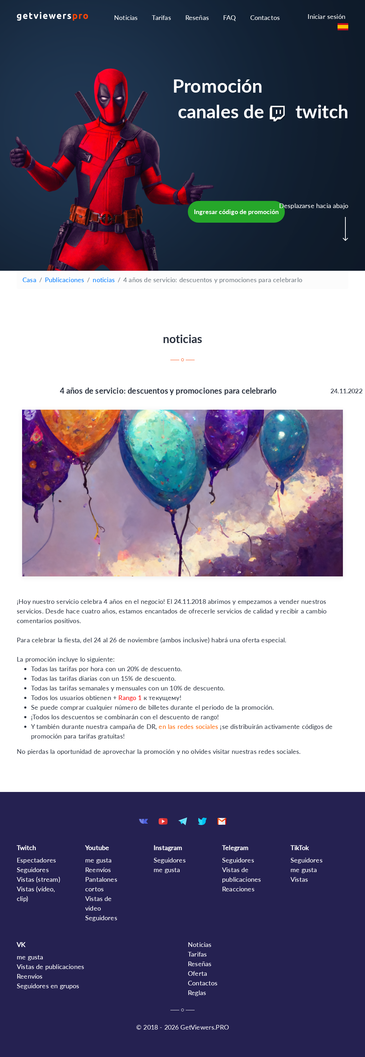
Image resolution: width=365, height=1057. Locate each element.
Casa (29, 280)
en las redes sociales (188, 726)
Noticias (126, 17)
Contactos (265, 17)
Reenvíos (98, 870)
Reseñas (197, 17)
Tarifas (161, 17)
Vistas (299, 879)
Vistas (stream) (38, 879)
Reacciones (238, 889)
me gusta (98, 860)
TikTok (300, 847)
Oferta (197, 973)
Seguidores (33, 870)
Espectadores (36, 860)
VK (21, 944)
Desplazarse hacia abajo (313, 205)
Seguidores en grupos (48, 986)
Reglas (197, 992)
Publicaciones (64, 280)
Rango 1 (130, 697)
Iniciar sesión (326, 16)
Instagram (168, 847)
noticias (103, 280)
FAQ (229, 17)
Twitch (26, 847)
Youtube (97, 847)
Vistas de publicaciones (50, 966)
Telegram (235, 847)
